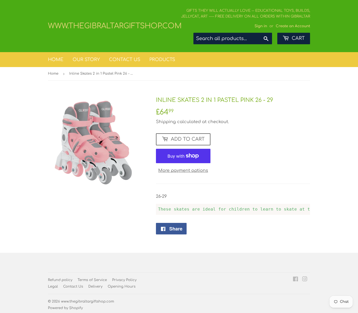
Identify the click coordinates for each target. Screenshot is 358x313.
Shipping (166, 121)
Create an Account (293, 26)
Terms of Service (92, 280)
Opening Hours (121, 286)
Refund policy (60, 280)
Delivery (95, 286)
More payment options (183, 170)
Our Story (86, 59)
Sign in (260, 26)
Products (162, 59)
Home (55, 59)
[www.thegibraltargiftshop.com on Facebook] (295, 279)
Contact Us (124, 59)
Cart (297, 38)
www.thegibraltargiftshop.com (113, 26)
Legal (53, 286)
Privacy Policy (124, 280)
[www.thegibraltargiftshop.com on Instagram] (304, 279)
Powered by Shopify (65, 308)
